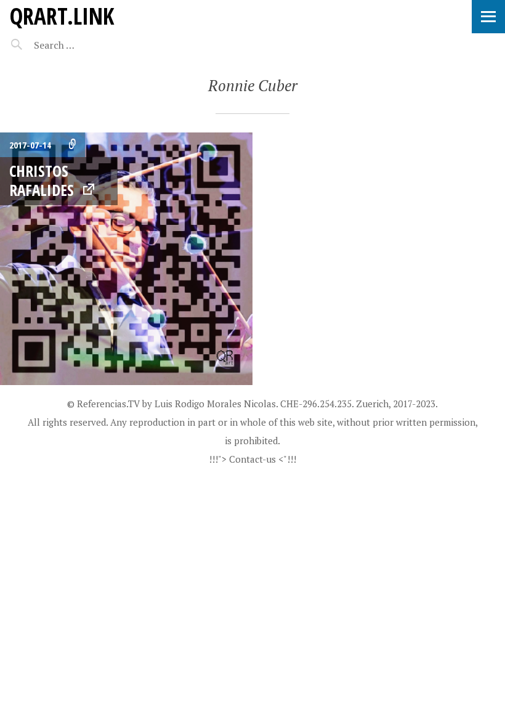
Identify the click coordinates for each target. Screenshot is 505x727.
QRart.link (61, 15)
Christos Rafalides (41, 180)
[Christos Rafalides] (126, 258)
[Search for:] (84, 45)
